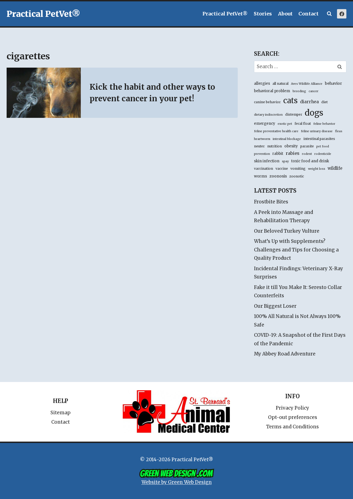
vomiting (298, 168)
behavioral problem (272, 91)
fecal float (303, 123)
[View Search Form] (329, 14)
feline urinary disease (317, 131)
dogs (314, 113)
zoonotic (296, 176)
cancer (314, 91)
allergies (262, 83)
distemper (293, 114)
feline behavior (324, 124)
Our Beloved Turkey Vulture (286, 231)
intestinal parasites (319, 139)
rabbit (277, 153)
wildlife (335, 168)
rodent (307, 154)
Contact (308, 13)
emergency (264, 123)
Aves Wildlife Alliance (306, 84)
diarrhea (309, 101)
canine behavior (267, 102)
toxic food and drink (310, 161)
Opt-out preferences (292, 417)
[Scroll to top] (325, 482)
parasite (307, 146)
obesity (291, 146)
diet (324, 102)
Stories (263, 13)
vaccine (282, 168)
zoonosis (278, 176)
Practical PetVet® (225, 13)
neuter (259, 146)
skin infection (266, 161)
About (285, 13)
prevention (262, 154)
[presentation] (44, 93)
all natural (280, 83)
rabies (292, 153)
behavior (333, 83)
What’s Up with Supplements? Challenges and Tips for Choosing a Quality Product (296, 249)
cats (290, 100)
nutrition (274, 146)
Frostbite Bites (271, 202)
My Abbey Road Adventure (284, 354)
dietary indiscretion (268, 114)
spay (285, 161)
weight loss (316, 169)
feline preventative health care (276, 131)
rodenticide (322, 154)
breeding (299, 91)
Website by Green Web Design (176, 482)
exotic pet (285, 124)
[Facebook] (341, 13)
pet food (322, 146)
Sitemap (60, 413)
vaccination (263, 168)
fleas (338, 131)
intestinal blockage (287, 139)
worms (260, 176)
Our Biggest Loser (275, 306)
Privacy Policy (292, 408)
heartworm (262, 139)
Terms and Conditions (292, 427)
